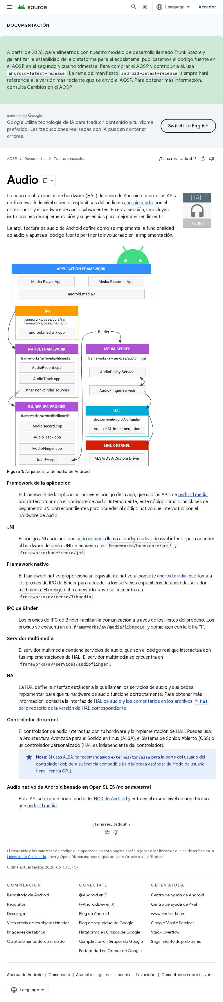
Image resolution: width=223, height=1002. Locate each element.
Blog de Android (94, 913)
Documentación (28, 25)
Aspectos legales (92, 974)
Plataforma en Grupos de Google (109, 932)
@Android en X (93, 895)
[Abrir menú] (9, 7)
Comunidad (59, 974)
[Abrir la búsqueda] (133, 6)
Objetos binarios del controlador (36, 941)
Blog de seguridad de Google (106, 922)
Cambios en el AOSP (49, 87)
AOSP (12, 158)
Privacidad (146, 974)
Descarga (16, 913)
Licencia (122, 974)
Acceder (207, 7)
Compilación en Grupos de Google (111, 941)
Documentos (35, 158)
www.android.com (168, 913)
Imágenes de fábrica (26, 932)
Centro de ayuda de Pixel (174, 904)
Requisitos (16, 904)
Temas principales (69, 158)
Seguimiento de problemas (176, 941)
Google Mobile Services (172, 922)
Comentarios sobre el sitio (186, 974)
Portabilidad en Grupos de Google (110, 950)
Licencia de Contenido (26, 856)
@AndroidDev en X (96, 904)
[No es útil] (211, 158)
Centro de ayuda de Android (177, 895)
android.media (138, 203)
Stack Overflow (165, 932)
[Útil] (203, 158)
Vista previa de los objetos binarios (38, 922)
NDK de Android (110, 799)
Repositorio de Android (28, 895)
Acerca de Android (25, 974)
